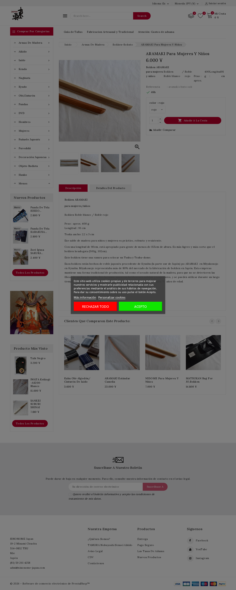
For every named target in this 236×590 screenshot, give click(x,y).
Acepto (140, 306)
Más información (85, 297)
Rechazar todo (95, 306)
